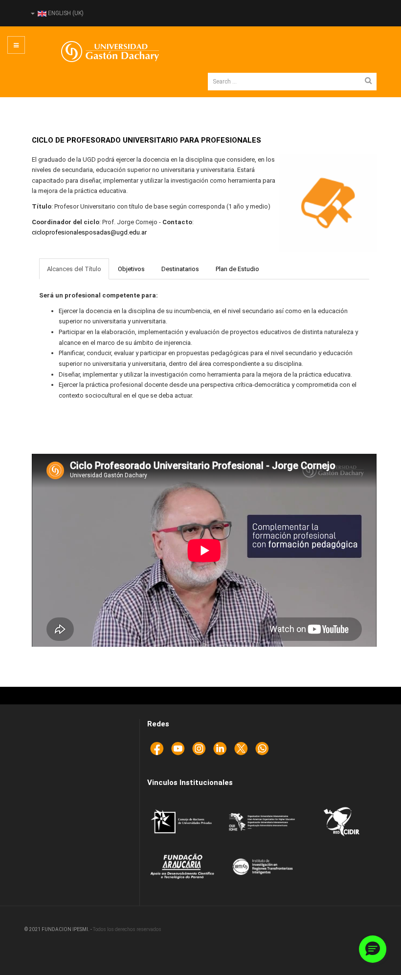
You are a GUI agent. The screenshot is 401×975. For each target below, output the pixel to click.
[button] (372, 949)
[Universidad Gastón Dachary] (102, 51)
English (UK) (65, 13)
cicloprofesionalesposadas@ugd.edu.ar (89, 232)
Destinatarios (180, 269)
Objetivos (131, 269)
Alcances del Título (74, 269)
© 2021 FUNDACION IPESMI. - (58, 929)
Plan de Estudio (237, 269)
